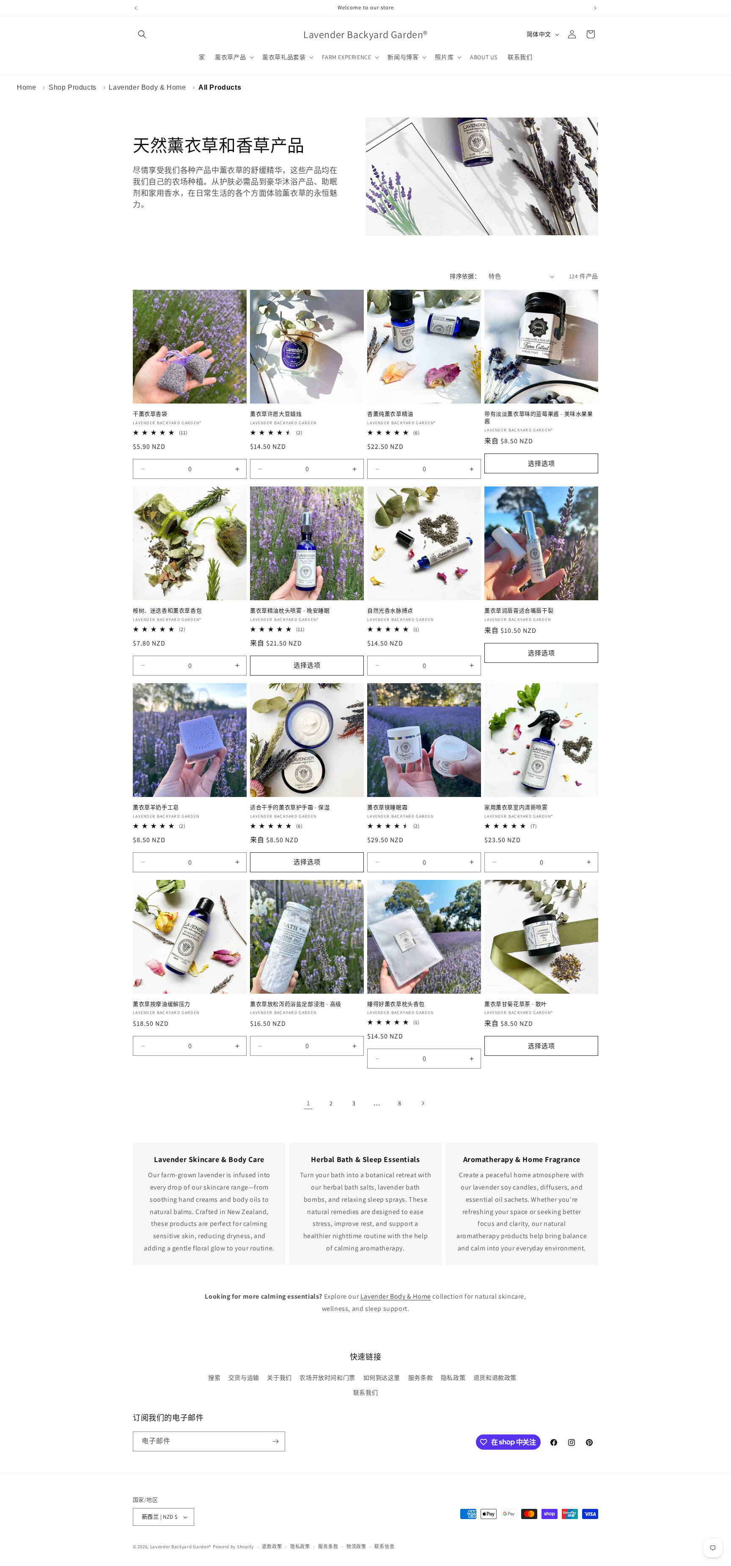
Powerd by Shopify (233, 1547)
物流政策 (356, 1547)
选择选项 (541, 463)
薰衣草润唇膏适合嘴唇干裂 (518, 610)
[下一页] (422, 1103)
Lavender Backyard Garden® (181, 1547)
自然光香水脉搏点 (390, 610)
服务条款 (420, 1378)
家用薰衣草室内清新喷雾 (516, 807)
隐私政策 (453, 1378)
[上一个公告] (135, 8)
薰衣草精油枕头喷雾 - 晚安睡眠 (290, 610)
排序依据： (465, 276)
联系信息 (384, 1547)
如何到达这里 (382, 1378)
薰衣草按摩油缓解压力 (161, 1004)
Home (26, 87)
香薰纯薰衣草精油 (390, 414)
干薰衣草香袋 (150, 414)
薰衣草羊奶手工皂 (156, 807)
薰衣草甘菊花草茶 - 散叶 (515, 1004)
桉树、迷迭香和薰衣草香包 (167, 610)
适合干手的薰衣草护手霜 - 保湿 (290, 807)
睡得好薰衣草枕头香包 (396, 1004)
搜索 (214, 1378)
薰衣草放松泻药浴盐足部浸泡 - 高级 (295, 1004)
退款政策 (272, 1547)
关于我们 (279, 1378)
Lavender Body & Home (147, 87)
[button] (142, 34)
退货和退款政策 (495, 1378)
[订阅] (275, 1441)
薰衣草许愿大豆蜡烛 (276, 414)
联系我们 (365, 1392)
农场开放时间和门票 (327, 1378)
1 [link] (308, 1103)
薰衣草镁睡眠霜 (387, 807)
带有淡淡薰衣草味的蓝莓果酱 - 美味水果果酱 (538, 418)
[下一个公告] (595, 8)
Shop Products (72, 87)
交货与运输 (243, 1378)
